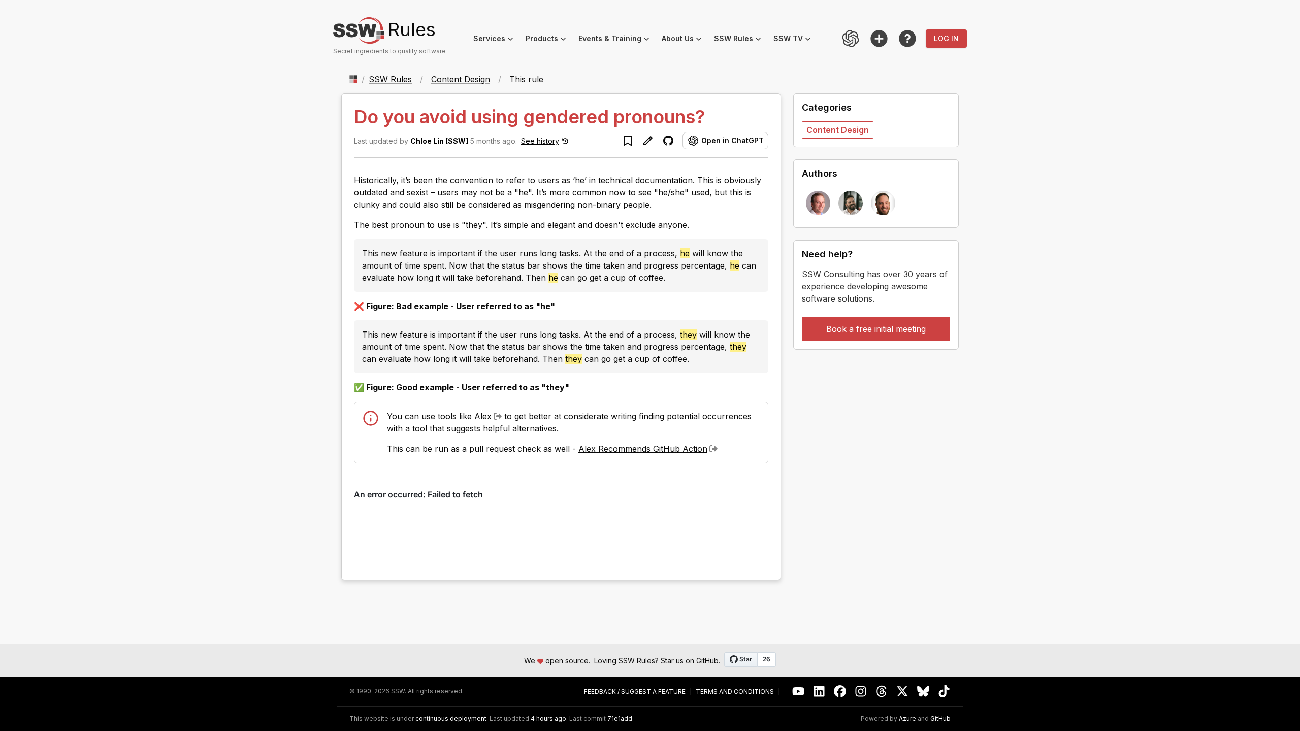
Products (549, 40)
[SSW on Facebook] (840, 691)
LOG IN (946, 38)
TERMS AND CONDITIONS (735, 692)
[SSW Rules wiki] (907, 38)
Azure (907, 719)
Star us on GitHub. (690, 660)
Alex (483, 416)
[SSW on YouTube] (798, 691)
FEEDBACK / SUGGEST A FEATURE (635, 692)
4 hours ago (548, 718)
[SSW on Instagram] (861, 691)
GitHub (940, 719)
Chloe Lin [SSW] (439, 141)
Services (496, 40)
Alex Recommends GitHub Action (642, 449)
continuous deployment (450, 719)
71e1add (619, 719)
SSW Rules (740, 40)
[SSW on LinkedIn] (819, 691)
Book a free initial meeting (876, 329)
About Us (685, 40)
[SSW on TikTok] (944, 691)
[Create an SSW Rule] (879, 38)
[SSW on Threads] (881, 691)
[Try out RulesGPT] (850, 38)
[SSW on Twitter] (902, 691)
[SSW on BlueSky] (923, 691)
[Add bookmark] (628, 141)
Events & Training (617, 40)
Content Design (460, 79)
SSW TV (795, 40)
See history (540, 141)
